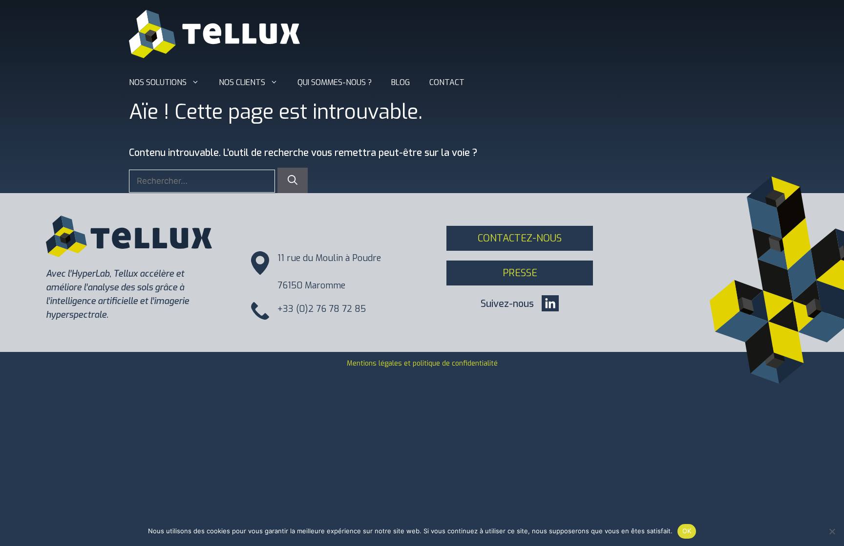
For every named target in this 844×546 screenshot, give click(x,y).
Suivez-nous (507, 303)
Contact (446, 82)
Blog (400, 82)
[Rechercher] (292, 180)
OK (687, 531)
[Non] (832, 531)
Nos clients (242, 82)
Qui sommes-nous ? (334, 82)
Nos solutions (158, 82)
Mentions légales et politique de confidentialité (422, 363)
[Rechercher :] (203, 180)
